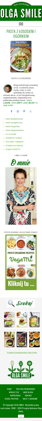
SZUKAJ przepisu (11, 398)
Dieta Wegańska (13, 126)
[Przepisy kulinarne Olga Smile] (21, 13)
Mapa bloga (28, 392)
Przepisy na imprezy (14, 145)
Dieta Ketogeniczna (14, 123)
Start (9, 389)
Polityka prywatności (25, 389)
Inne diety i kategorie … (16, 142)
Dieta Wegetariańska (15, 130)
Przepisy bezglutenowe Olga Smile (22, 353)
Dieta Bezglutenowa (14, 119)
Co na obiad (11, 134)
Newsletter (14, 392)
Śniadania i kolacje (14, 138)
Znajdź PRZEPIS (13, 149)
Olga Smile (19, 404)
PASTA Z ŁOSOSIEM (21, 78)
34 (27, 71)
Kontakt (28, 395)
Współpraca (15, 395)
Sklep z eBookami (30, 398)
